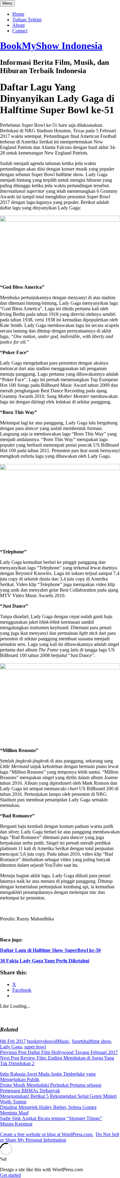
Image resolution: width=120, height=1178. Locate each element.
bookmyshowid (42, 1041)
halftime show (97, 1041)
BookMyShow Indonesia (51, 45)
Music (63, 1041)
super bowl (35, 1046)
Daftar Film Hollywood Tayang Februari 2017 (59, 1052)
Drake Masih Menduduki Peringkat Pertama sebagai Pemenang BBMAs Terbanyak (50, 1087)
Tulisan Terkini (27, 19)
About (18, 25)
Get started (10, 1175)
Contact (19, 30)
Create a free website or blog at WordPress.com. (46, 1134)
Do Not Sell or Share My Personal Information (59, 1137)
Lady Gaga (11, 1046)
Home (18, 14)
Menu (7, 3)
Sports (78, 1041)
